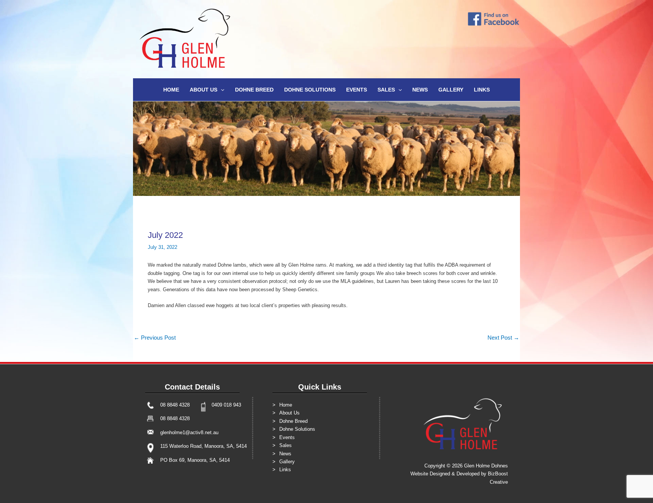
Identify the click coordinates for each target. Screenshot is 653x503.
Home (171, 90)
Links (482, 90)
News (420, 90)
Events (356, 90)
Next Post (503, 337)
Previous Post (155, 337)
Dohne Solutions (310, 90)
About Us (203, 90)
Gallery (450, 90)
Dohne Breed (254, 90)
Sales (386, 90)
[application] (220, 89)
